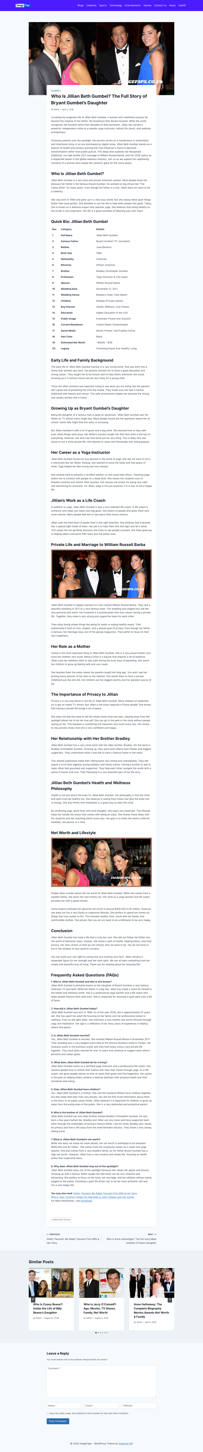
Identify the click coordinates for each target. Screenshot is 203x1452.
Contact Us (160, 5)
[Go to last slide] (33, 1299)
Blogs (81, 5)
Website (127, 1405)
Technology (115, 5)
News (172, 5)
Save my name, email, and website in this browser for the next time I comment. (89, 1413)
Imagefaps (86, 1200)
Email (89, 1405)
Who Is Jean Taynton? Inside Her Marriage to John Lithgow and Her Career (92, 1197)
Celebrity (91, 5)
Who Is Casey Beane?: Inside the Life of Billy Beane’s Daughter (48, 1308)
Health (182, 5)
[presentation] (51, 1283)
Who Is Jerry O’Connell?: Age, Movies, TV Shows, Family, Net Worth (100, 1308)
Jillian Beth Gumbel (61, 1219)
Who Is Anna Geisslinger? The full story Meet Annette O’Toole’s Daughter (131, 1238)
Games (147, 5)
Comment (54, 1368)
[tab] (96, 1332)
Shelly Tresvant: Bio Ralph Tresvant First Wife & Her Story (105, 1193)
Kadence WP (126, 1443)
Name (52, 1405)
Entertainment (133, 5)
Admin (56, 109)
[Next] (170, 1299)
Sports (103, 5)
